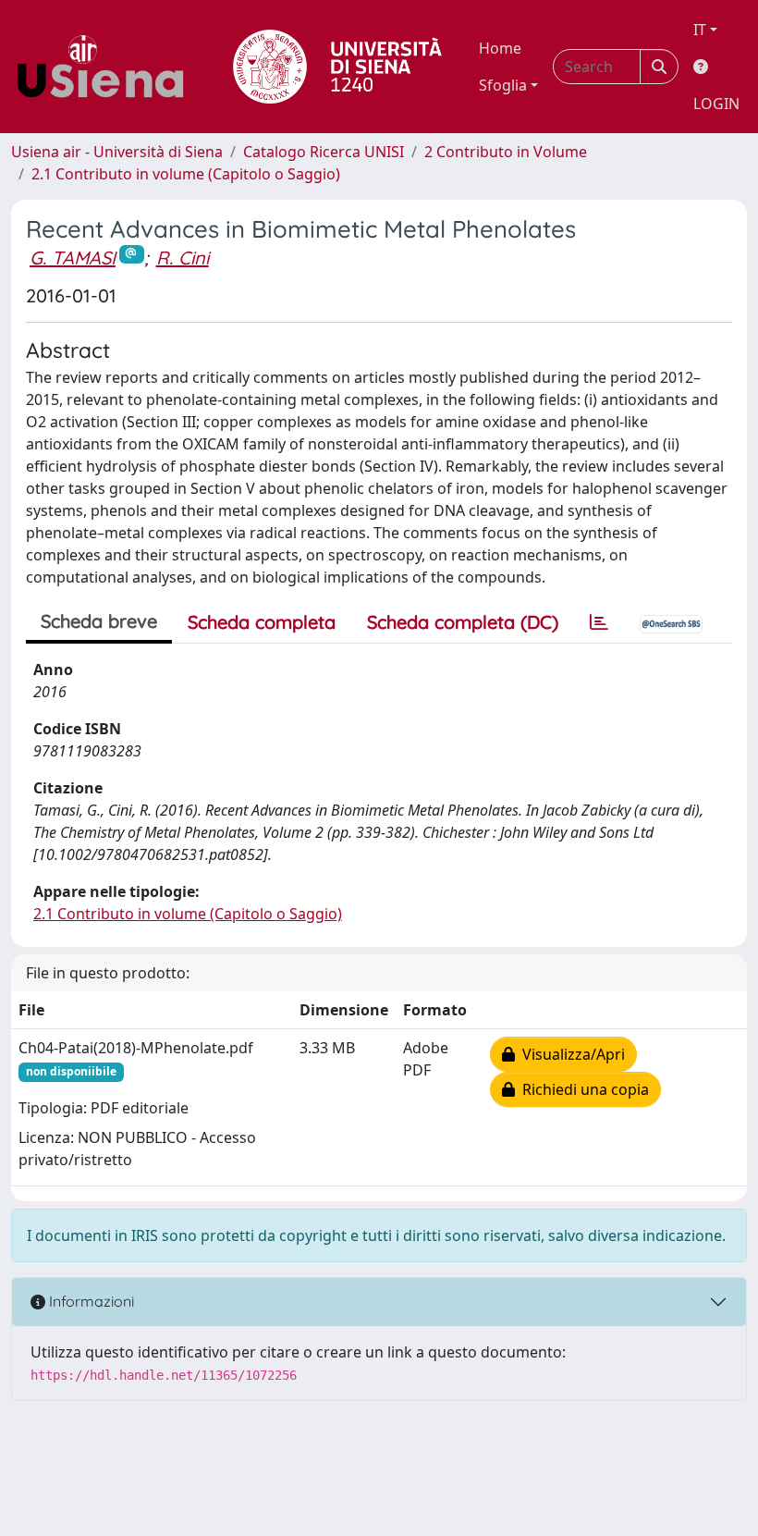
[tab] (599, 622)
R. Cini (182, 257)
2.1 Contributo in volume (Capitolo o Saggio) (185, 174)
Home (500, 48)
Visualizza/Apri (570, 1054)
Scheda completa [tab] (262, 621)
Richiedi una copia (582, 1089)
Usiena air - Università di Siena (117, 151)
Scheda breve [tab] (99, 621)
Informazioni (89, 1301)
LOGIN (716, 103)
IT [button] (699, 29)
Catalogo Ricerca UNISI (323, 151)
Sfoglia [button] (503, 85)
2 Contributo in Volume (505, 151)
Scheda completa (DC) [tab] (462, 621)
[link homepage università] (337, 66)
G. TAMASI (73, 257)
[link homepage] (107, 66)
